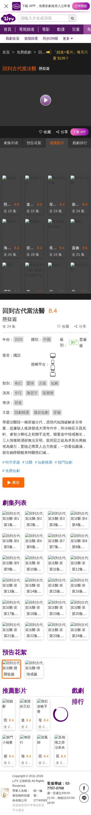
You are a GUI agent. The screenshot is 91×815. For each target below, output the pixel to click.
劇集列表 (11, 143)
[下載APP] (79, 132)
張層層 (47, 393)
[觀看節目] (45, 100)
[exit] (6, 6)
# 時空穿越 (11, 462)
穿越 (57, 412)
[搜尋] (72, 18)
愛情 (30, 383)
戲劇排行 (80, 143)
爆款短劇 (41, 412)
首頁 (6, 52)
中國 (46, 339)
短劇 (54, 383)
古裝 (42, 383)
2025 (18, 339)
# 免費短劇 (11, 471)
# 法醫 (27, 462)
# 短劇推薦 (43, 462)
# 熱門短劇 (63, 462)
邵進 (18, 403)
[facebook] (84, 788)
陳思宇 (32, 393)
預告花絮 (34, 143)
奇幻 (18, 383)
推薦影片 (57, 143)
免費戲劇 (24, 52)
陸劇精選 (22, 412)
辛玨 (18, 393)
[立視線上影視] (8, 18)
